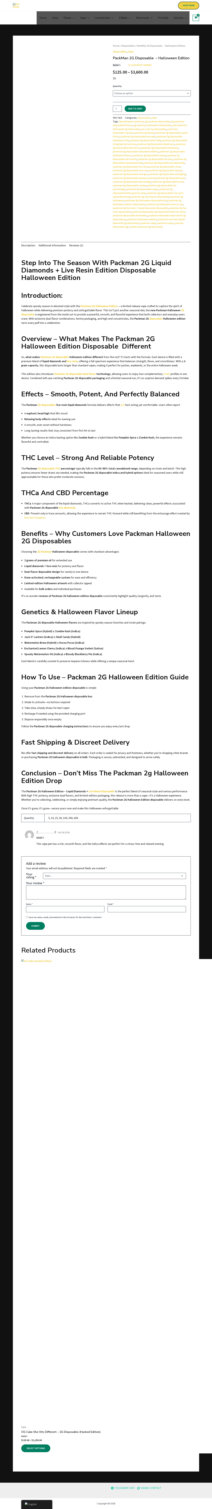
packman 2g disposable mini (164, 166)
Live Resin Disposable (102, 791)
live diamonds (67, 508)
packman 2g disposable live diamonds (164, 163)
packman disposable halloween (130, 215)
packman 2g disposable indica (149, 155)
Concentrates (102, 18)
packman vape (148, 223)
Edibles (123, 18)
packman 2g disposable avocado (138, 136)
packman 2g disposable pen (170, 178)
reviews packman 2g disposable (146, 227)
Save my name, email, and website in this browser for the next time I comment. (65, 917)
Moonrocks (142, 18)
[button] (188, 5)
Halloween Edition (107, 306)
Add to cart (135, 108)
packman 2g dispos (144, 133)
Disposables (128, 46)
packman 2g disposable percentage (132, 181)
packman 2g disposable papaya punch (133, 178)
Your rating (31, 876)
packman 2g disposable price (168, 181)
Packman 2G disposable (55, 357)
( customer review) (140, 65)
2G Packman (44, 552)
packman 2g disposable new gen (130, 174)
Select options (36, 1448)
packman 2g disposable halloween (159, 148)
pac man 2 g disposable (153, 129)
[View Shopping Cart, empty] (196, 18)
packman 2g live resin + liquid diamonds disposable (140, 208)
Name (29, 904)
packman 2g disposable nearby (165, 170)
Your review (35, 883)
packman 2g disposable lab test (155, 159)
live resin (72, 361)
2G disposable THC (49, 469)
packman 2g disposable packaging (167, 174)
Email (111, 904)
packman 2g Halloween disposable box (146, 200)
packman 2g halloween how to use (164, 204)
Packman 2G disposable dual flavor (75, 374)
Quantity (117, 86)
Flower (67, 18)
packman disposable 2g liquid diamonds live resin (158, 212)
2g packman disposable (157, 121)
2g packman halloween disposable (152, 125)
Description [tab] (28, 245)
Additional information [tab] (52, 245)
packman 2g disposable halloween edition (135, 151)
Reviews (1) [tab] (76, 245)
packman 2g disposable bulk (145, 140)
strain (166, 374)
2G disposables (47, 405)
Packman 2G (88, 306)
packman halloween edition (142, 219)
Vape (83, 18)
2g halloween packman (131, 121)
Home (43, 18)
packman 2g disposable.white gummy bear (143, 191)
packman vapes (165, 223)
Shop (55, 18)
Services (178, 18)
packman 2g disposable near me (130, 170)
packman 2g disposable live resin (130, 166)
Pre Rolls (163, 18)
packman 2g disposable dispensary (156, 144)
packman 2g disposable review (129, 185)
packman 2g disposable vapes (142, 189)
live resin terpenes (34, 518)
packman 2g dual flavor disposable (150, 196)
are (122, 405)
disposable (155, 319)
